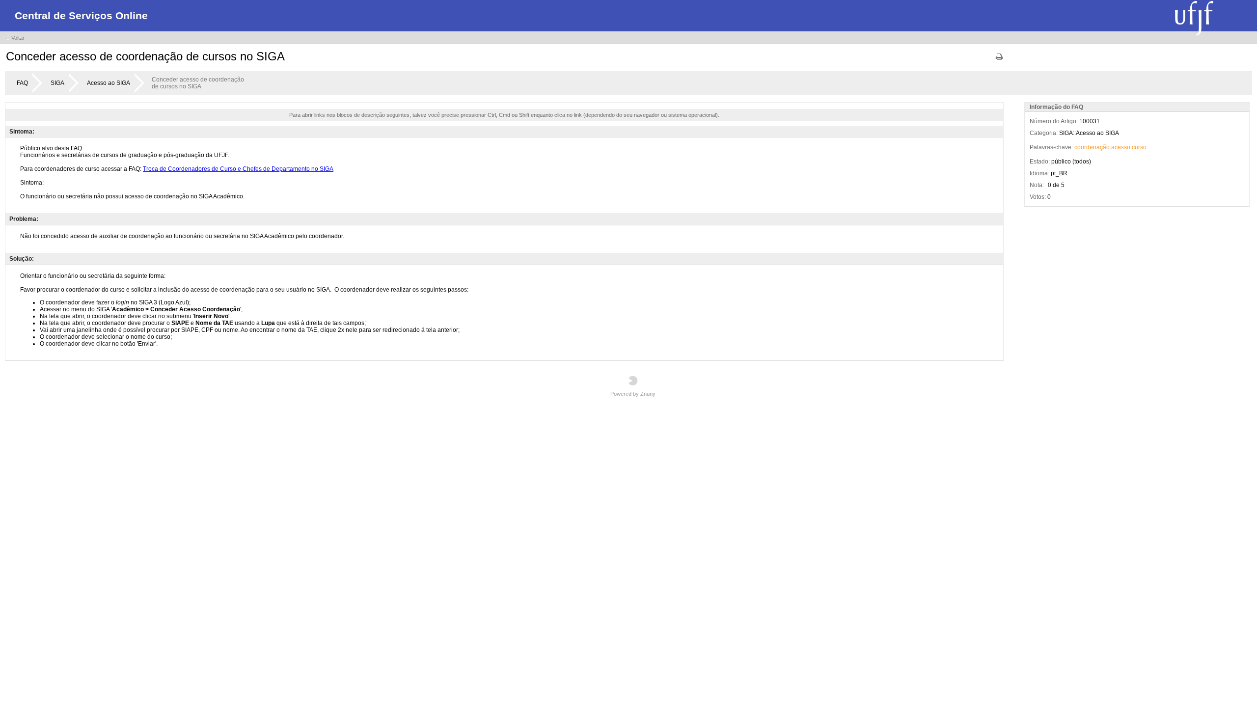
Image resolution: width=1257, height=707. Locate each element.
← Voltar (14, 38)
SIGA (57, 83)
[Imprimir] (999, 60)
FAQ (22, 83)
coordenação (1092, 147)
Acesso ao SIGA (108, 83)
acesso (1120, 147)
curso (1139, 147)
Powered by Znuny (633, 394)
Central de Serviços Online (81, 15)
